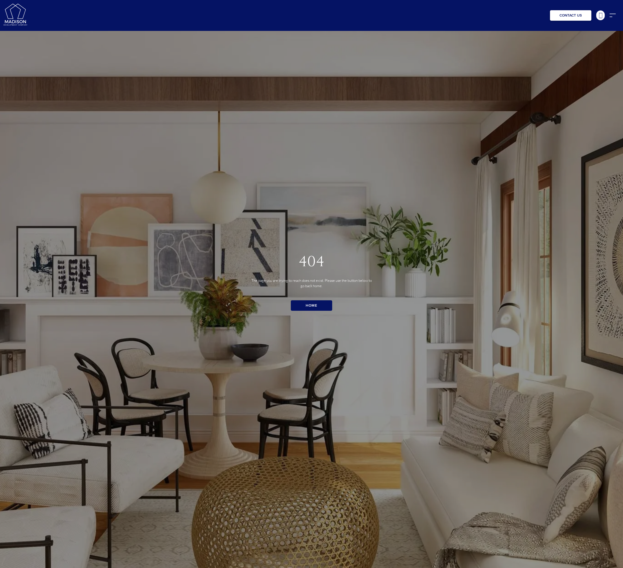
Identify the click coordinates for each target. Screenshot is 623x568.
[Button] (600, 15)
